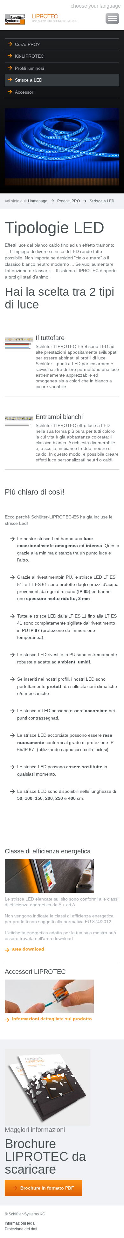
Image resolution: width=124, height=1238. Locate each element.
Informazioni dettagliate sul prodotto (52, 1019)
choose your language (96, 6)
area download (28, 949)
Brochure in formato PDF (47, 1188)
